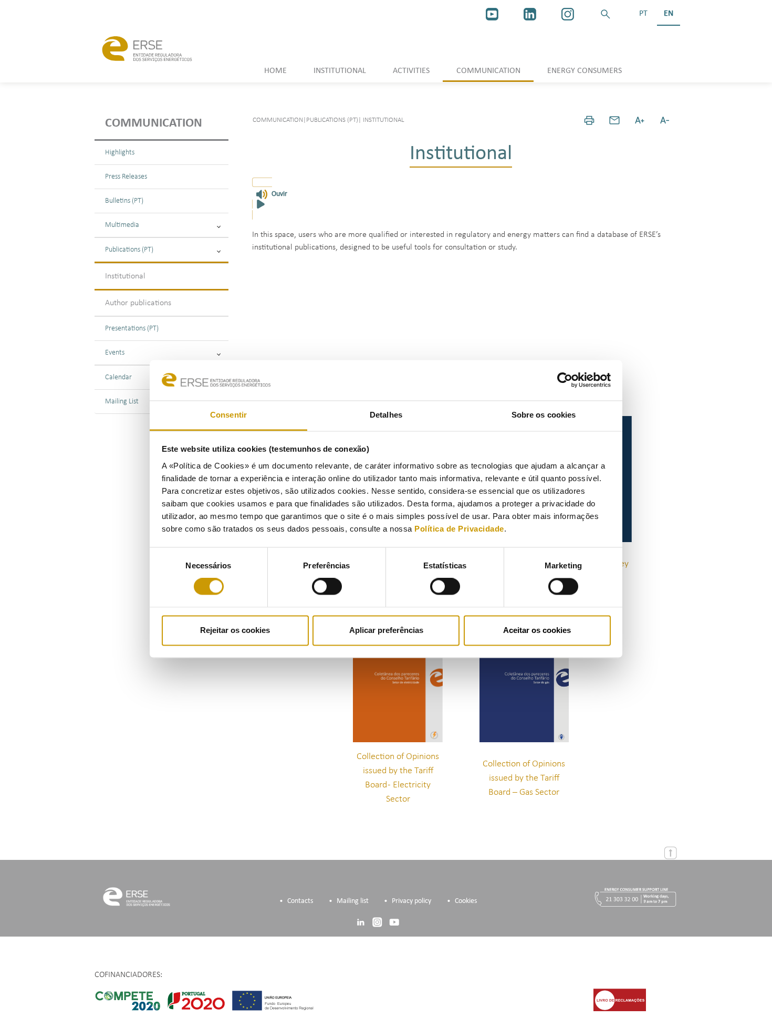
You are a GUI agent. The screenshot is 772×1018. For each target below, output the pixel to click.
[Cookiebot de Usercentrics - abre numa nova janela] (565, 380)
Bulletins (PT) (124, 201)
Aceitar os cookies (537, 630)
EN (668, 13)
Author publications (138, 303)
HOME (275, 71)
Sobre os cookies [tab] (544, 414)
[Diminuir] (664, 120)
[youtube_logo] (492, 14)
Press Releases (126, 177)
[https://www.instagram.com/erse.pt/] (567, 14)
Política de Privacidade (459, 528)
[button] (605, 14)
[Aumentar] (639, 120)
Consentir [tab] (228, 414)
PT (643, 13)
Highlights (119, 153)
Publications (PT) (129, 250)
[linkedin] (529, 14)
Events (114, 353)
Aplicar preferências (386, 630)
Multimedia (122, 225)
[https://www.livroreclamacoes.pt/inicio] (619, 999)
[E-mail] (614, 120)
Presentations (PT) (132, 329)
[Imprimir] (589, 120)
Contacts (300, 901)
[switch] (327, 586)
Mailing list (353, 901)
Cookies (466, 901)
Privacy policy (411, 901)
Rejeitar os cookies (235, 630)
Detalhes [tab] (386, 414)
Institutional (125, 276)
